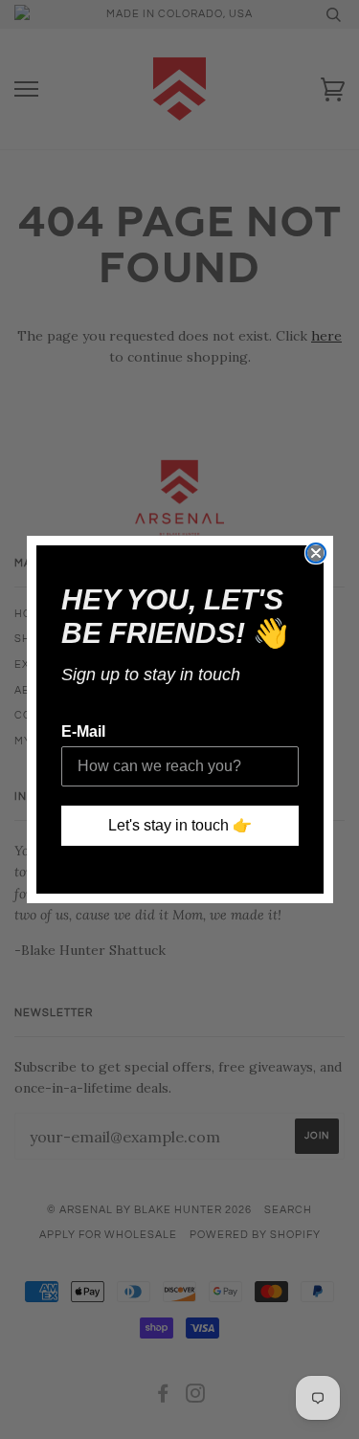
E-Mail (83, 731)
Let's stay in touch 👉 (180, 825)
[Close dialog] (315, 553)
